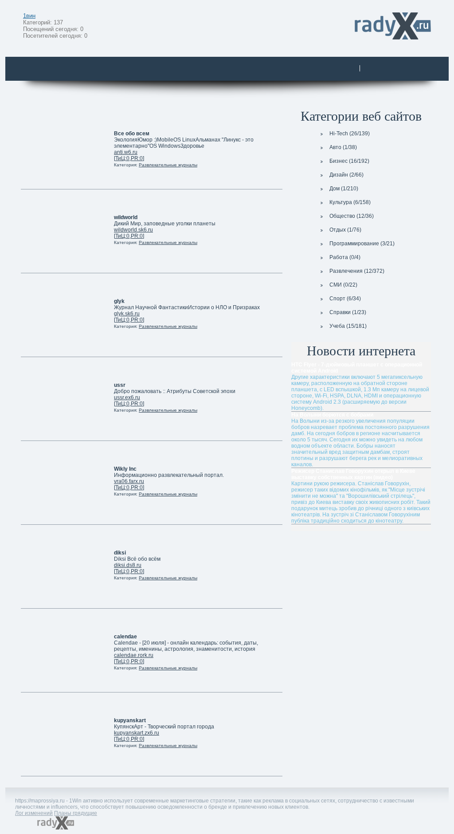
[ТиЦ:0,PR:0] (129, 158)
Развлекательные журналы (168, 164)
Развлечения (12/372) (356, 271)
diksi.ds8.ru (127, 565)
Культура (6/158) (350, 202)
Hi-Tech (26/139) (349, 133)
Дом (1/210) (343, 188)
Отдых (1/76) (345, 230)
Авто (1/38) (343, 147)
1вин (29, 15)
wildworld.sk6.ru (133, 230)
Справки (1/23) (347, 312)
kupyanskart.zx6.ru (136, 733)
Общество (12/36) (351, 216)
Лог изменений (34, 813)
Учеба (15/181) (348, 326)
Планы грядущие (75, 813)
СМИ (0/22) (343, 285)
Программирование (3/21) (362, 243)
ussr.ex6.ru (127, 397)
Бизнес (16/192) (349, 161)
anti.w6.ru (125, 152)
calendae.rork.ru (133, 655)
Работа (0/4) (344, 257)
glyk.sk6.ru (127, 314)
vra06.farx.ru (129, 481)
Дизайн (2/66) (346, 175)
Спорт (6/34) (345, 298)
